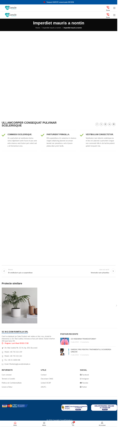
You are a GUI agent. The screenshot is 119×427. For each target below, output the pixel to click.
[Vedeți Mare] (35, 290)
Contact (43, 375)
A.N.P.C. (43, 387)
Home (37, 28)
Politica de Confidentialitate (11, 383)
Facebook (85, 375)
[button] (116, 305)
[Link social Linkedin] (109, 124)
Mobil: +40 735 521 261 (13, 356)
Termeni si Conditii (8, 379)
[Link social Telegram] (114, 124)
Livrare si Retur (7, 387)
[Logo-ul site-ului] (11, 8)
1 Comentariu (84, 342)
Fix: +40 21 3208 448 (12, 360)
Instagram (85, 379)
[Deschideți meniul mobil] (114, 8)
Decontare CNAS (47, 379)
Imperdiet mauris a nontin (51, 28)
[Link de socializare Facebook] (97, 124)
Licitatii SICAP (46, 383)
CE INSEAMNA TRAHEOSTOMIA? (83, 339)
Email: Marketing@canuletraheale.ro (17, 364)
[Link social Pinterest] (105, 124)
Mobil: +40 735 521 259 (13, 352)
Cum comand (6, 375)
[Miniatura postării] (64, 341)
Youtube (85, 383)
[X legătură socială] (101, 124)
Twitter (84, 387)
